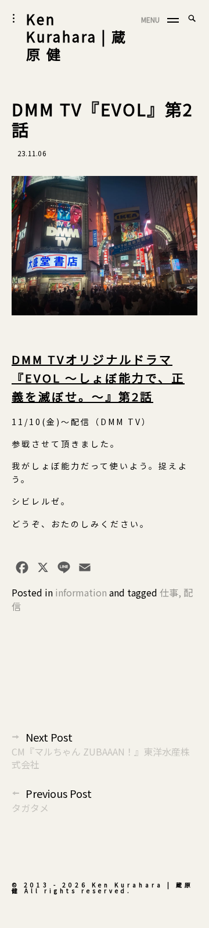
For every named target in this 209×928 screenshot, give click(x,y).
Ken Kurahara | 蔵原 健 (76, 36)
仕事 (169, 592)
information (81, 592)
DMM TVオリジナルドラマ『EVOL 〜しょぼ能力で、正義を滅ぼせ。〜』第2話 (98, 378)
